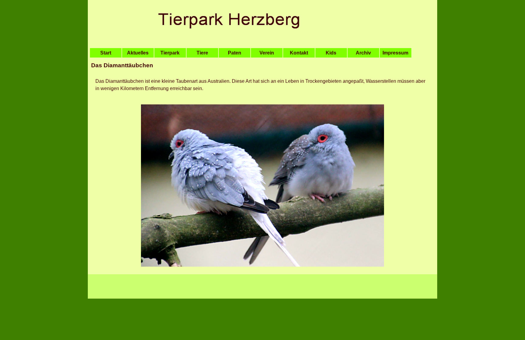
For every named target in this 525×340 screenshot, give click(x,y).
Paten (234, 52)
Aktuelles (138, 52)
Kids (331, 52)
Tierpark (170, 52)
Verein (266, 52)
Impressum (395, 52)
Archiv (363, 52)
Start (105, 52)
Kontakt (299, 52)
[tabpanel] (262, 65)
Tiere (202, 52)
